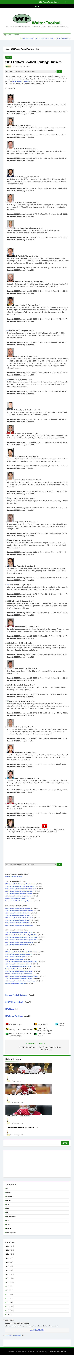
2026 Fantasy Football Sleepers (19, 1116)
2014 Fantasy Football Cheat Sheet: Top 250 (19, 932)
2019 (7, 1274)
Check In (16, 35)
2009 (7, 1314)
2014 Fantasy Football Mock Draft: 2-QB (17, 908)
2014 (7, 1294)
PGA (7, 1220)
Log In (37, 6)
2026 (7, 1246)
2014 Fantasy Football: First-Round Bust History (20, 981)
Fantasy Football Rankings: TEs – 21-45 (46, 2)
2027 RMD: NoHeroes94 (13, 1335)
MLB (7, 1204)
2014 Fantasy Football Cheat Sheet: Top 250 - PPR (20, 935)
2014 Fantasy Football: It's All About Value (18, 954)
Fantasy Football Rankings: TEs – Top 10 (22, 1127)
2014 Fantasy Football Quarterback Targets (18, 966)
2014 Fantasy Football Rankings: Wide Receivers (20, 888)
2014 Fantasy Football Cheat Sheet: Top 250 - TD (20, 939)
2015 (7, 1290)
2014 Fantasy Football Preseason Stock (17, 964)
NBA (7, 1208)
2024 (7, 1254)
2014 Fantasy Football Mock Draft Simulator (19, 971)
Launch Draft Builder (37, 1330)
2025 (7, 1250)
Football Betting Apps (63, 38)
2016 (7, 1286)
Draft (7, 1188)
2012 (7, 1302)
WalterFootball (47, 22)
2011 (7, 1306)
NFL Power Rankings (14, 1016)
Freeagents (9, 1196)
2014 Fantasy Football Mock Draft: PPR (17, 913)
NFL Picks (9, 1009)
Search (65, 1143)
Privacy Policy (61, 1351)
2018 (7, 1278)
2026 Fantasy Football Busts (18, 1095)
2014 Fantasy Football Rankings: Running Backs (20, 886)
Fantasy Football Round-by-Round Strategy (18, 973)
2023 (7, 1258)
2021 (7, 1266)
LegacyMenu (7, 34)
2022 (7, 1262)
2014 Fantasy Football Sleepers (15, 956)
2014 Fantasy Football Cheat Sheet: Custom (19, 942)
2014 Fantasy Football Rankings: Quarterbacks (19, 884)
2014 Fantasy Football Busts (14, 959)
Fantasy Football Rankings (13, 876)
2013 (7, 1298)
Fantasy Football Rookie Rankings (15, 898)
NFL (7, 1212)
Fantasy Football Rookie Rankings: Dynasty (18, 901)
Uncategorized (11, 1232)
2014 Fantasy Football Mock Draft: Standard (19, 910)
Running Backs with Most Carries (15, 983)
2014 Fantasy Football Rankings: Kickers (18, 896)
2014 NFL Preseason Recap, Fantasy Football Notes (21, 961)
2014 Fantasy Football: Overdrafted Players (18, 978)
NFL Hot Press (11, 1216)
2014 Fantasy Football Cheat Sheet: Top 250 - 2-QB (21, 937)
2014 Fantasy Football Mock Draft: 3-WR (17, 915)
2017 (7, 1282)
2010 (7, 1310)
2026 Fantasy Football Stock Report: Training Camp (26, 1074)
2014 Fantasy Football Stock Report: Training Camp (21, 952)
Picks (8, 1224)
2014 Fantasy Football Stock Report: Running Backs (21, 976)
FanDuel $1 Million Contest (13, 969)
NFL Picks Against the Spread (44, 38)
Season (8, 1229)
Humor (8, 1200)
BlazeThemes (52, 1351)
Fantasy (9, 57)
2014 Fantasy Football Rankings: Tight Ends (18, 891)
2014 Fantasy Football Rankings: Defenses (18, 893)
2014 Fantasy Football (20, 81)
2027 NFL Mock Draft (26, 38)
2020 (7, 1270)
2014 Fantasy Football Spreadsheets (16, 944)
